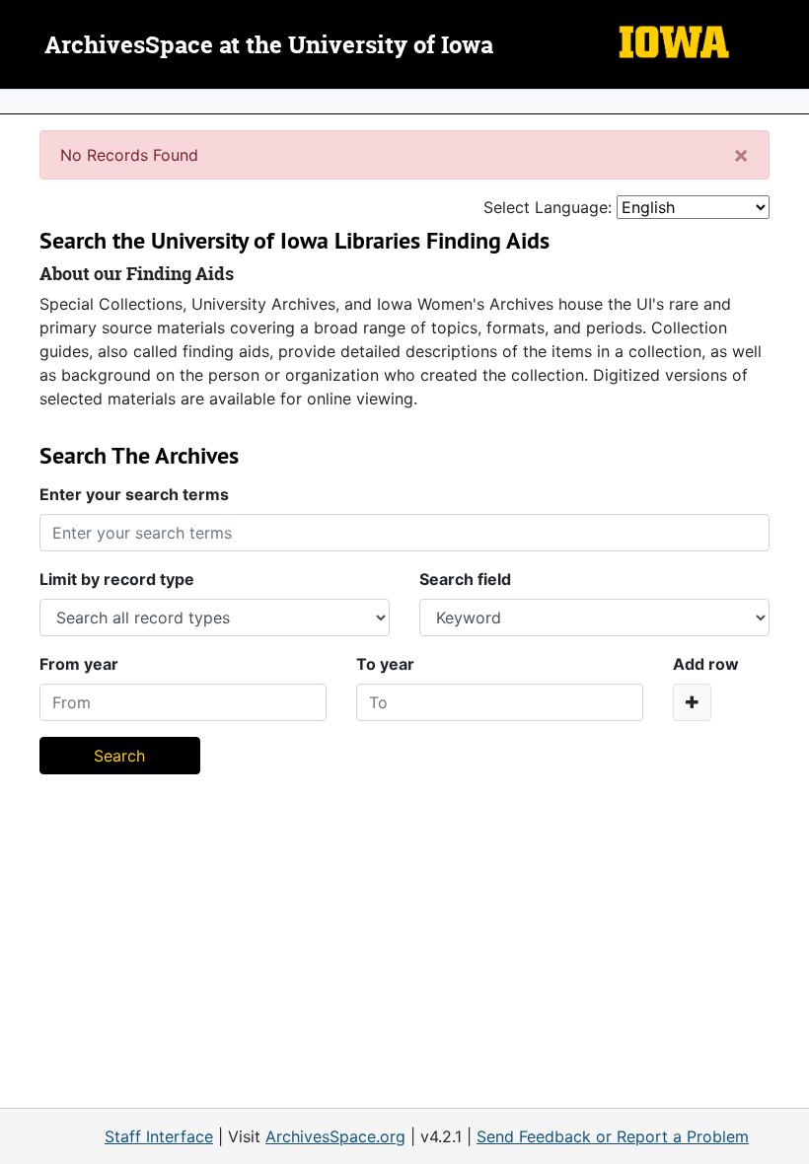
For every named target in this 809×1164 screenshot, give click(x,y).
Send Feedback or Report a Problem (613, 1136)
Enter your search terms (134, 494)
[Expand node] (789, 102)
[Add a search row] (692, 702)
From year (78, 664)
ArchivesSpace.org (335, 1136)
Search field (465, 579)
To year (385, 664)
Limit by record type (116, 579)
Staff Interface (159, 1136)
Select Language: (547, 207)
